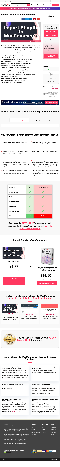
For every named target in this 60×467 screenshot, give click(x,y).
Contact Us (44, 430)
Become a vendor (34, 434)
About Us (36, 1)
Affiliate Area (44, 432)
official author (25, 144)
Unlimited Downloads (34, 430)
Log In (56, 1)
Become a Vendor (46, 1)
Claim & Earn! (54, 77)
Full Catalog (33, 429)
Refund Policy (53, 429)
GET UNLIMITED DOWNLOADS (51, 56)
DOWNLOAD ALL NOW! (45, 8)
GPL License (53, 430)
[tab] (19, 120)
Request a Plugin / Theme (35, 432)
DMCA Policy (53, 432)
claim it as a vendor (52, 80)
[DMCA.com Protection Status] (7, 452)
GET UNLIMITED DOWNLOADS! (47, 283)
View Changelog (17, 1)
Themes (32, 427)
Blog (40, 1)
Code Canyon (53, 89)
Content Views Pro (49, 314)
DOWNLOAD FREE (56, 4)
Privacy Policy (53, 427)
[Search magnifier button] (28, 5)
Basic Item (53, 87)
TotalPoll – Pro (29, 314)
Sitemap (52, 434)
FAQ (52, 1)
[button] (23, 19)
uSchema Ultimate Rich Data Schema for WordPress (10, 314)
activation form (16, 411)
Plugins (56, 88)
